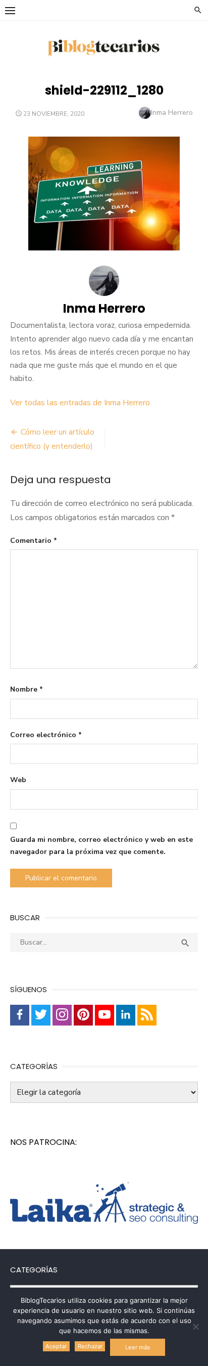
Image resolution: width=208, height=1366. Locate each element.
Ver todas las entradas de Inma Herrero (80, 402)
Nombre (26, 689)
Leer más (137, 1347)
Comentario (33, 540)
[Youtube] (104, 1015)
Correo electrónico (46, 735)
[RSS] (147, 1015)
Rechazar (90, 1346)
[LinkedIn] (125, 1015)
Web (18, 780)
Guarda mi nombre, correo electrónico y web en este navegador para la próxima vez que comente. (101, 846)
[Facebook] (19, 1015)
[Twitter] (40, 1015)
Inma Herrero (172, 112)
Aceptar (56, 1346)
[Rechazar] (195, 1326)
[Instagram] (62, 1015)
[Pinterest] (83, 1015)
